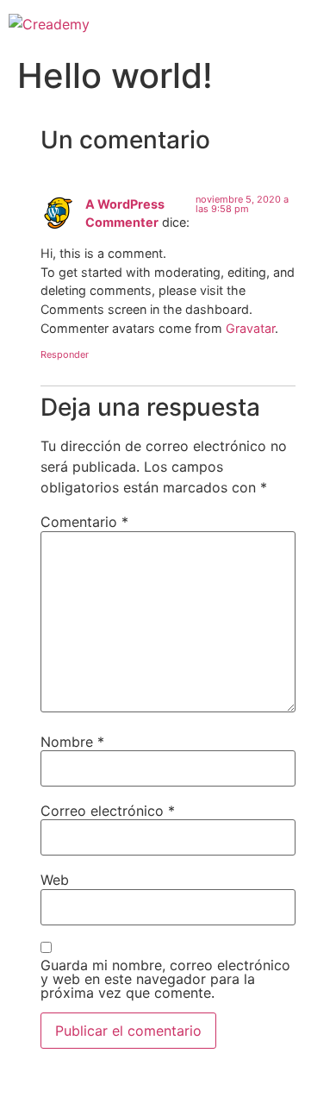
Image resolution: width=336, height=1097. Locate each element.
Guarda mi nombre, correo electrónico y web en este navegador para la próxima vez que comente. (165, 979)
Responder (64, 354)
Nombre (72, 742)
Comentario (84, 522)
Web (54, 880)
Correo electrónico (107, 811)
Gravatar (250, 328)
